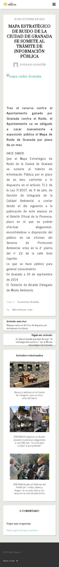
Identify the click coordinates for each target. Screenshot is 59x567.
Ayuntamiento (23, 301)
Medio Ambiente (19, 309)
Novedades (34, 301)
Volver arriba (9, 560)
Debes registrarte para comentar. (22, 530)
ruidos (29, 309)
